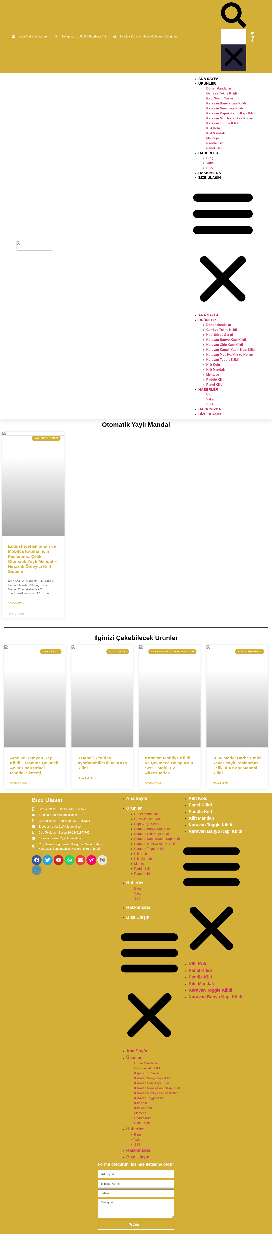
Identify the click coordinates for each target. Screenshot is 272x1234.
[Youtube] (59, 860)
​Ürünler (207, 84)
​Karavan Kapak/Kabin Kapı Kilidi (230, 113)
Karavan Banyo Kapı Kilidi (226, 103)
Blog (209, 158)
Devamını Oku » (19, 783)
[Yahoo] (91, 860)
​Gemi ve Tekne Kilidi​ (221, 93)
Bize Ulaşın (209, 178)
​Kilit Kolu (213, 128)
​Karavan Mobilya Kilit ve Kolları (229, 118)
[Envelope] (80, 860)
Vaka (210, 163)
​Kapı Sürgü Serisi (219, 98)
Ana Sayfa (208, 79)
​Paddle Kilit (214, 143)
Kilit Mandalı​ (215, 133)
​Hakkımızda (209, 173)
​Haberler (208, 153)
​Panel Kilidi (214, 148)
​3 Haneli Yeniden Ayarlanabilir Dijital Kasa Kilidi (102, 763)
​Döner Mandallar (218, 88)
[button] (233, 15)
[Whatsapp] (69, 860)
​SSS (209, 168)
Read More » (16, 603)
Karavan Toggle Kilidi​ (222, 123)
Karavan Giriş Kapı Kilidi (224, 108)
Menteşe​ (212, 138)
